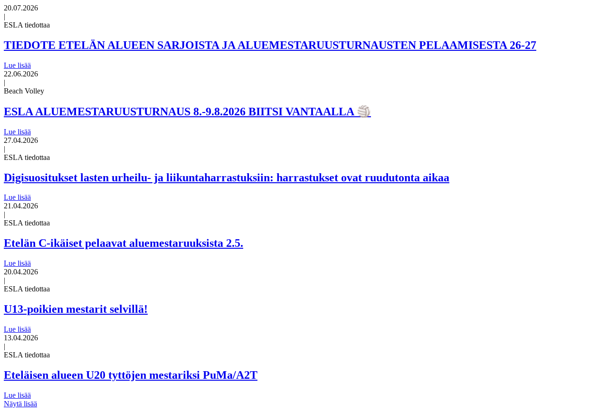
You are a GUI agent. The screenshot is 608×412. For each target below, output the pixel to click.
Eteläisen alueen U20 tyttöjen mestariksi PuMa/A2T (130, 375)
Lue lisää (17, 65)
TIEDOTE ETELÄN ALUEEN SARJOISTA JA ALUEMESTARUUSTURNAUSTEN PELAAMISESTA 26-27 (270, 45)
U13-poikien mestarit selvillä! (76, 309)
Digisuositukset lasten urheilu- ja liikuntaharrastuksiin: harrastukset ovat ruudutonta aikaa (226, 177)
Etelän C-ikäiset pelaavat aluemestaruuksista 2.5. (123, 243)
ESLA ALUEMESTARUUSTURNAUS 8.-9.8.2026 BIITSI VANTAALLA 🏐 (187, 111)
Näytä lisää (20, 404)
